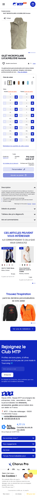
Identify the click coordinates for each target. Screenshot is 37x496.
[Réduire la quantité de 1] (4, 97)
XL (10, 112)
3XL (10, 124)
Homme (6, 91)
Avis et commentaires (9, 220)
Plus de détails (22, 72)
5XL (10, 137)
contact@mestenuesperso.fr (15, 416)
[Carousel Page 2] (30, 52)
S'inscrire (7, 375)
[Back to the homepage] (18, 4)
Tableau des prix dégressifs (12, 214)
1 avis (34, 63)
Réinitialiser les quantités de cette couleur (16, 146)
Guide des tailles (12, 91)
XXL (10, 118)
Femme (22, 91)
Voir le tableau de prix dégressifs (10, 163)
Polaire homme (5, 11)
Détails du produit (8, 209)
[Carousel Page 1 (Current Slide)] (32, 283)
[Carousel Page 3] (31, 52)
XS (26, 94)
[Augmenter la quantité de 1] (16, 97)
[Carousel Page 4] (32, 52)
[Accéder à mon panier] (33, 4)
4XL (10, 131)
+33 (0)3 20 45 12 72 (12, 419)
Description (6, 187)
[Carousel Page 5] (33, 52)
